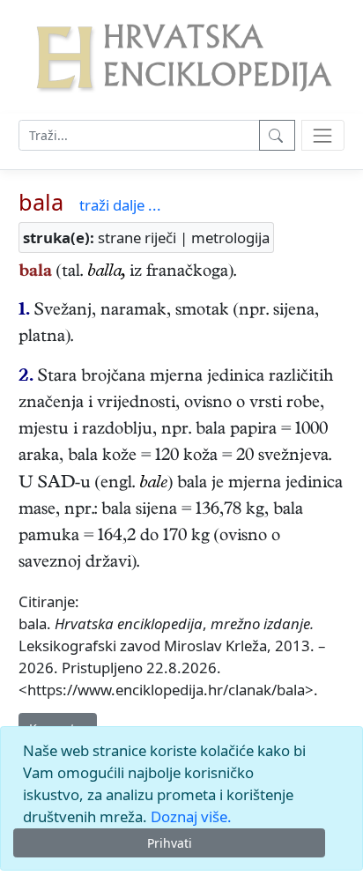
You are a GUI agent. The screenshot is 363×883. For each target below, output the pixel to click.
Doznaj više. (191, 816)
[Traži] (277, 135)
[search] (322, 135)
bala (41, 202)
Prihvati (169, 843)
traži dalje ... (120, 205)
